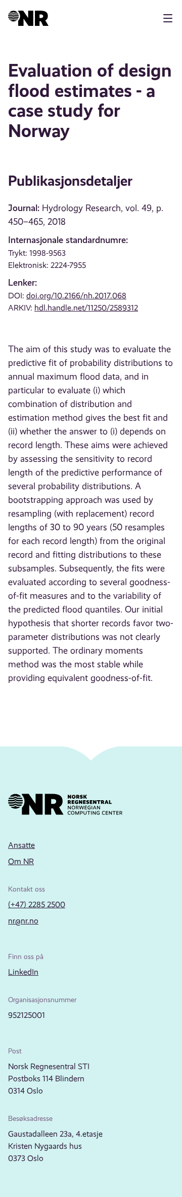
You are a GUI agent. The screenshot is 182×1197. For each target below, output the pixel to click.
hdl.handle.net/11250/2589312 (86, 308)
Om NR (21, 861)
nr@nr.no (23, 921)
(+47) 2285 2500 (36, 904)
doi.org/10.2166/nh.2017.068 (76, 295)
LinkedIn (23, 972)
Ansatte (21, 845)
